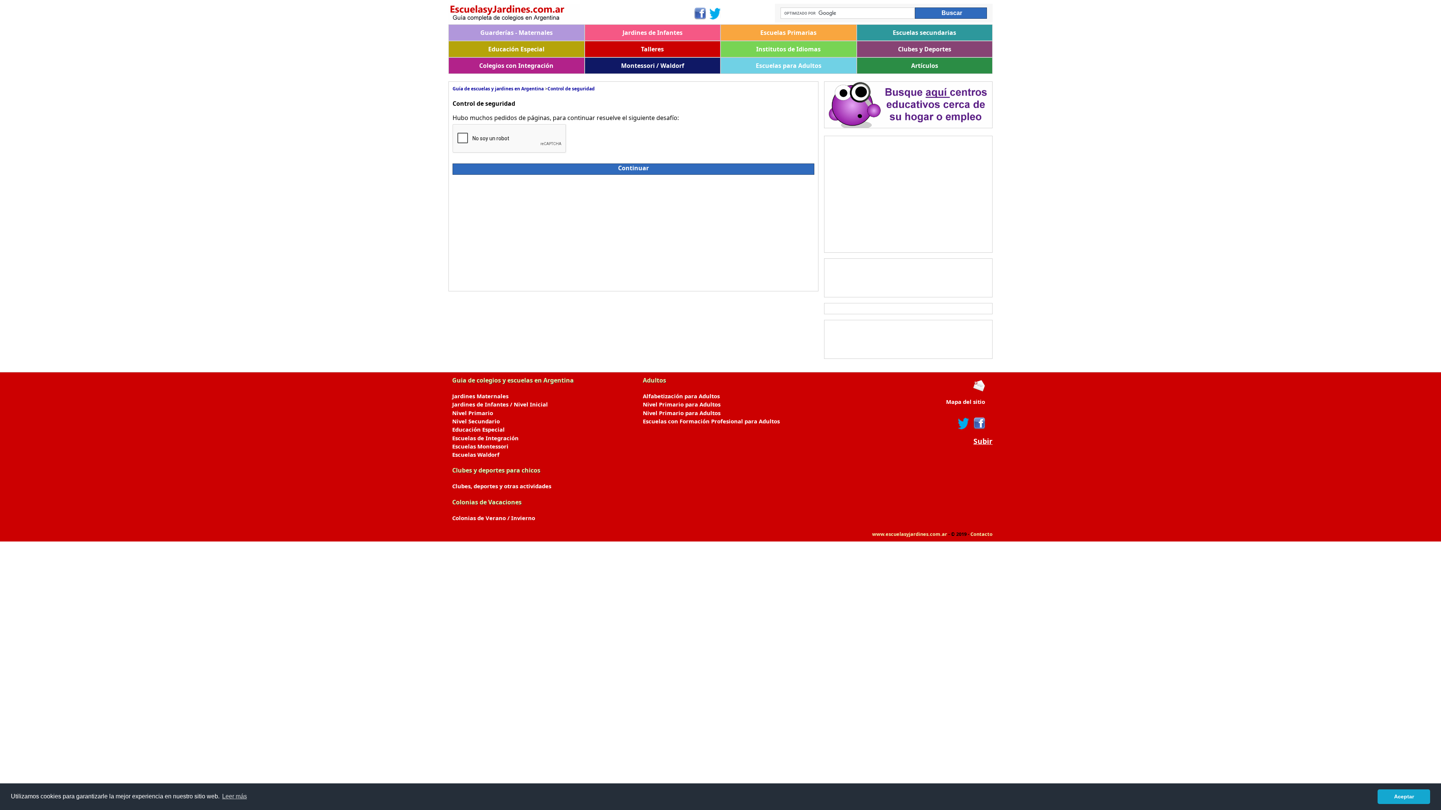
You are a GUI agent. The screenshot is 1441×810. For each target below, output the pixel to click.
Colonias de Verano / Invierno (493, 518)
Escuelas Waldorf (475, 454)
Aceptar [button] (1404, 797)
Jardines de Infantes (653, 32)
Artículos (924, 66)
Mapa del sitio (965, 401)
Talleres (652, 49)
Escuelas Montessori (480, 446)
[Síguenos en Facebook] (699, 14)
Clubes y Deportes (924, 49)
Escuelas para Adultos (788, 66)
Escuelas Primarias (788, 32)
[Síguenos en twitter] (963, 423)
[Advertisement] (519, 231)
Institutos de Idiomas (788, 49)
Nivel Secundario (476, 421)
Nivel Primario (472, 413)
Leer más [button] (234, 796)
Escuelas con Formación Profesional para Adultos (711, 421)
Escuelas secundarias (924, 32)
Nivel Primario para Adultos (681, 404)
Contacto (981, 534)
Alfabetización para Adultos (681, 396)
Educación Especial (516, 49)
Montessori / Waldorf (652, 66)
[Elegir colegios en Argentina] (570, 14)
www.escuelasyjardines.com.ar (909, 534)
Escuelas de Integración (485, 438)
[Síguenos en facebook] (979, 423)
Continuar (633, 168)
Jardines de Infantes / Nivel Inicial (500, 404)
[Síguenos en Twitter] (715, 14)
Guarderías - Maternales (516, 32)
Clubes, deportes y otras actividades (501, 486)
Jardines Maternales (480, 396)
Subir (983, 441)
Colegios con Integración (516, 66)
